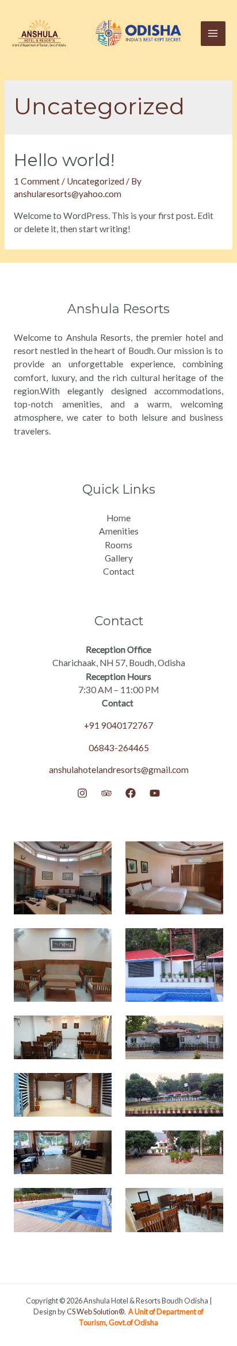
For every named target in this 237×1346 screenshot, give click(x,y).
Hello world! (64, 160)
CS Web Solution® (95, 1311)
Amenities (119, 531)
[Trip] (106, 793)
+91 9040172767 (118, 725)
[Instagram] (82, 793)
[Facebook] (130, 793)
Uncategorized (95, 181)
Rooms (118, 545)
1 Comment (37, 181)
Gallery (119, 558)
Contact (119, 571)
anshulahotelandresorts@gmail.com (119, 769)
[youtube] (155, 793)
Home (118, 518)
